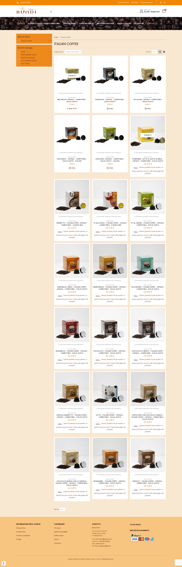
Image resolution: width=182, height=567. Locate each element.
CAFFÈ (23, 52)
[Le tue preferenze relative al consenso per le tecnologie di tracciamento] (4, 563)
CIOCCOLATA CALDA (28, 58)
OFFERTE (21, 23)
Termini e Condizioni (23, 536)
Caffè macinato (86, 23)
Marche (150, 23)
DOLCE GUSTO (72, 97)
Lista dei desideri (148, 2)
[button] (51, 12)
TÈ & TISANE (25, 64)
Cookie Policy (20, 532)
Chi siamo (57, 528)
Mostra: (148, 52)
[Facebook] (164, 2)
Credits (18, 539)
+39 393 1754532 (25, 3)
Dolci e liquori (124, 23)
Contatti (136, 2)
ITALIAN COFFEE (26, 41)
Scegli (136, 168)
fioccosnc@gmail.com (104, 539)
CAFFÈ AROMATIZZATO (29, 55)
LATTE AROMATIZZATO (29, 61)
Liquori (56, 539)
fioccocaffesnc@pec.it (103, 546)
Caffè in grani (69, 23)
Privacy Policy (20, 528)
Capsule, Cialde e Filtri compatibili (44, 23)
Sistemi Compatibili (60, 532)
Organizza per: (59, 52)
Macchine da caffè (105, 23)
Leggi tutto (73, 108)
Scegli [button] (111, 108)
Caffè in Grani (58, 536)
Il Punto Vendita (124, 2)
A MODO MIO (72, 221)
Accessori (139, 23)
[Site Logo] (26, 10)
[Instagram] (160, 2)
